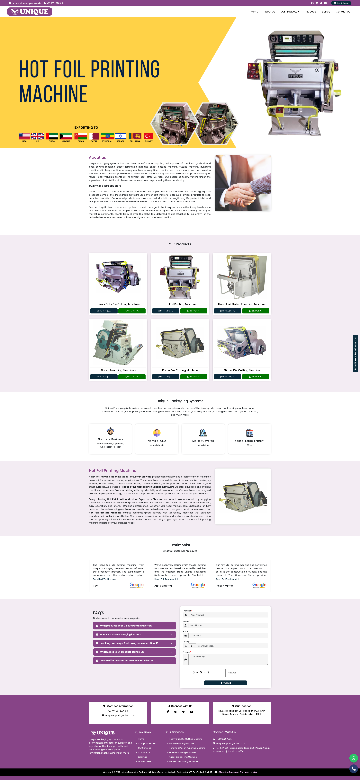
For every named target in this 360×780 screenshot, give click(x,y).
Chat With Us (133, 311)
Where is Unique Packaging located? (120, 634)
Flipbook (310, 11)
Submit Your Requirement (355, 355)
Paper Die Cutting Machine (180, 370)
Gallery (325, 11)
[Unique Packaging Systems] (191, 712)
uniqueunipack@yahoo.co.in (26, 3)
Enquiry (187, 652)
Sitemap (142, 756)
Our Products (289, 11)
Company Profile (147, 743)
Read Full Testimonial (104, 579)
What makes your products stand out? (122, 651)
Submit (227, 682)
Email (186, 631)
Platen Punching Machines (118, 370)
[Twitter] (183, 712)
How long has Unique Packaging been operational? (129, 643)
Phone (186, 641)
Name (186, 621)
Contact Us (343, 11)
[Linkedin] (175, 712)
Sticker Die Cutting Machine (242, 370)
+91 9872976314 (55, 3)
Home (254, 11)
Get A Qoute (342, 3)
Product (187, 610)
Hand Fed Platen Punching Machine (242, 304)
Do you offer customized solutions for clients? (126, 660)
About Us (269, 11)
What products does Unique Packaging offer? (126, 625)
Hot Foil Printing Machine (180, 304)
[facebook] (168, 712)
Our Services (144, 747)
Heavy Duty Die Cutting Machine (118, 304)
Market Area (144, 761)
